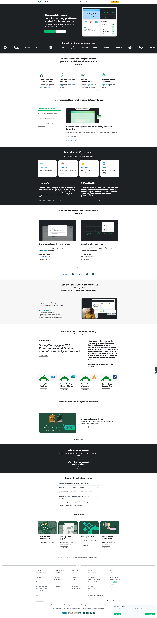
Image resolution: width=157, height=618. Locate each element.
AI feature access (91, 85)
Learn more (43, 389)
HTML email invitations (73, 142)
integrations (71, 155)
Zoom (104, 168)
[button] (78, 484)
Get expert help (105, 84)
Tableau (63, 168)
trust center (44, 250)
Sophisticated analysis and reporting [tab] (48, 125)
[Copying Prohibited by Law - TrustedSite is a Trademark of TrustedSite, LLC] (76, 613)
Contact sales (49, 31)
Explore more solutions (78, 439)
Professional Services (73, 292)
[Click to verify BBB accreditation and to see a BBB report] (64, 613)
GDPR (61, 85)
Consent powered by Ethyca (149, 616)
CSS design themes (72, 140)
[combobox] (40, 600)
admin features (91, 84)
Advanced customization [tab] (48, 109)
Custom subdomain (72, 138)
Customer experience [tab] (72, 407)
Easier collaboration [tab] (46, 119)
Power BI (48, 87)
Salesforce (42, 87)
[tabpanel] (78, 423)
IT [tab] (94, 407)
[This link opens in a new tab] (107, 600)
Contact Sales (104, 1)
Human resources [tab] (83, 407)
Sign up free (115, 1)
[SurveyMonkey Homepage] (44, 2)
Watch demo (60, 31)
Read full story (44, 355)
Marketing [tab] (64, 407)
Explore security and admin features (78, 267)
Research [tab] (90, 407)
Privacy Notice (117, 611)
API (68, 156)
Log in (109, 1)
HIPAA (71, 84)
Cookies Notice (124, 611)
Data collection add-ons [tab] (47, 114)
